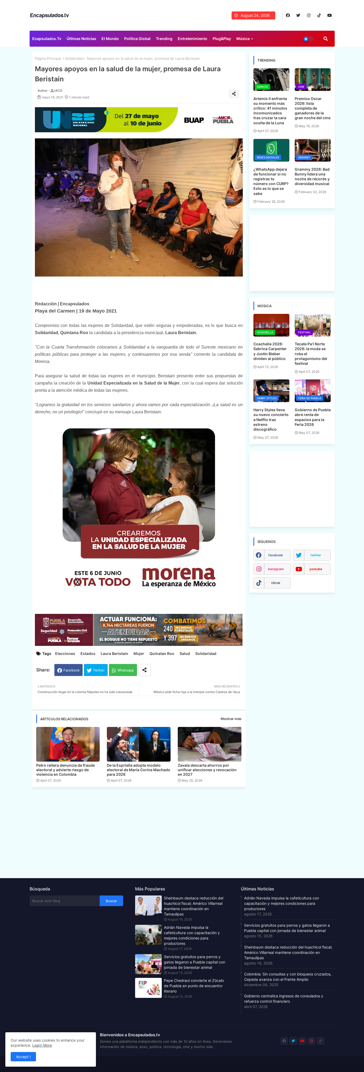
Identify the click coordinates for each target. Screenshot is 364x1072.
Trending (164, 38)
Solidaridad (74, 58)
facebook (275, 555)
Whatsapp (126, 670)
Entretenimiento (192, 38)
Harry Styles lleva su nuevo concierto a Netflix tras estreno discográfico (271, 419)
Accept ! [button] (23, 1056)
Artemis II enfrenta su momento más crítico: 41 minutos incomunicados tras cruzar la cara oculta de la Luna (270, 110)
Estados (87, 653)
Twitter (99, 670)
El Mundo (110, 38)
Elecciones (65, 653)
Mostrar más (231, 719)
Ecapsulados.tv (46, 38)
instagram (276, 569)
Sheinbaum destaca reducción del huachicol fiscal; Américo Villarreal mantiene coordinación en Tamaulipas (193, 906)
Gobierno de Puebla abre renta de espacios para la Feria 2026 (313, 417)
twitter (315, 555)
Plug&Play (222, 38)
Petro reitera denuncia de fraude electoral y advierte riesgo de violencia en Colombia (65, 770)
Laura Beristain (114, 653)
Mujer (139, 653)
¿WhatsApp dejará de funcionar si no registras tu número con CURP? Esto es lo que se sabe (271, 181)
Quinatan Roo (161, 653)
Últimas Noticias (81, 38)
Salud (185, 653)
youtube (315, 569)
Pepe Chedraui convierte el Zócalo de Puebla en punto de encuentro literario (194, 985)
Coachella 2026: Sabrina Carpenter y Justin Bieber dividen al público (270, 351)
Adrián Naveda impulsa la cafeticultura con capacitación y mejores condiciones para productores (192, 935)
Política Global (137, 38)
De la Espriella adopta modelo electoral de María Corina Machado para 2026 (138, 770)
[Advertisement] (141, 831)
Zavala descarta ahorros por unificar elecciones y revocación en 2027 (207, 770)
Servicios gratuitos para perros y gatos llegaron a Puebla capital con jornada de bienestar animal (194, 962)
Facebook (71, 670)
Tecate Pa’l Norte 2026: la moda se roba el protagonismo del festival (311, 354)
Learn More (42, 1045)
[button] (325, 38)
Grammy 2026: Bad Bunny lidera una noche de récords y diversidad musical (312, 176)
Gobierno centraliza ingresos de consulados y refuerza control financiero (283, 998)
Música (243, 38)
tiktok (275, 583)
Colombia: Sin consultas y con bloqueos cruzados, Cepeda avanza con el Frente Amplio (287, 977)
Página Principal (48, 58)
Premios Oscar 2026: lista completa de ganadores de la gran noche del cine (312, 108)
